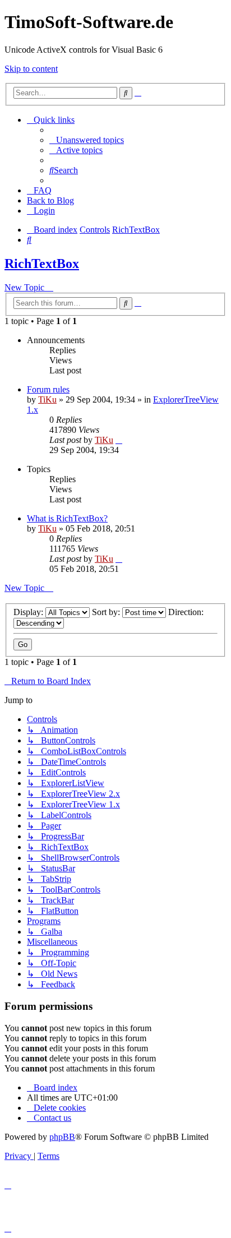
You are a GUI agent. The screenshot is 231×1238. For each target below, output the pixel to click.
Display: (29, 612)
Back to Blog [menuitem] (50, 200)
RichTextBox (41, 263)
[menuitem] (86, 140)
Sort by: (107, 612)
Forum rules (48, 389)
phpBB (62, 1137)
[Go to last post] (119, 440)
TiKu (47, 399)
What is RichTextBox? (67, 518)
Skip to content (31, 68)
